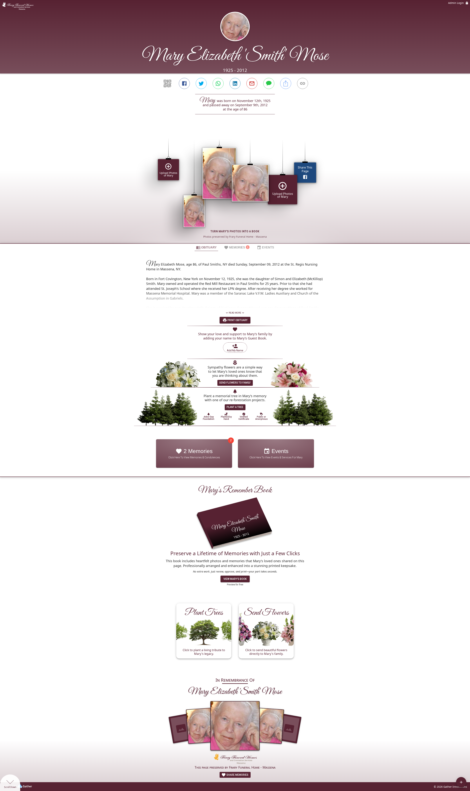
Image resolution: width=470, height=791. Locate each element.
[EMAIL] (251, 83)
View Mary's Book (235, 578)
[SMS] (268, 83)
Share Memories (237, 774)
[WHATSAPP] (218, 83)
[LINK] (302, 83)
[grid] (235, 185)
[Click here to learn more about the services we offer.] (235, 759)
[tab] (206, 247)
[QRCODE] (167, 83)
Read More (235, 313)
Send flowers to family (235, 382)
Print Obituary (237, 320)
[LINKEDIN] (235, 83)
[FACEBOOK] (184, 83)
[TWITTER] (201, 83)
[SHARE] (285, 83)
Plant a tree (235, 407)
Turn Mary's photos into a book (235, 231)
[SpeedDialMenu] (461, 782)
